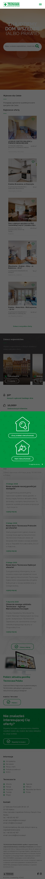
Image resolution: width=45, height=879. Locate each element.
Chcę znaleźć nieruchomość (22, 436)
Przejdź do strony (34, 464)
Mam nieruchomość (22, 459)
